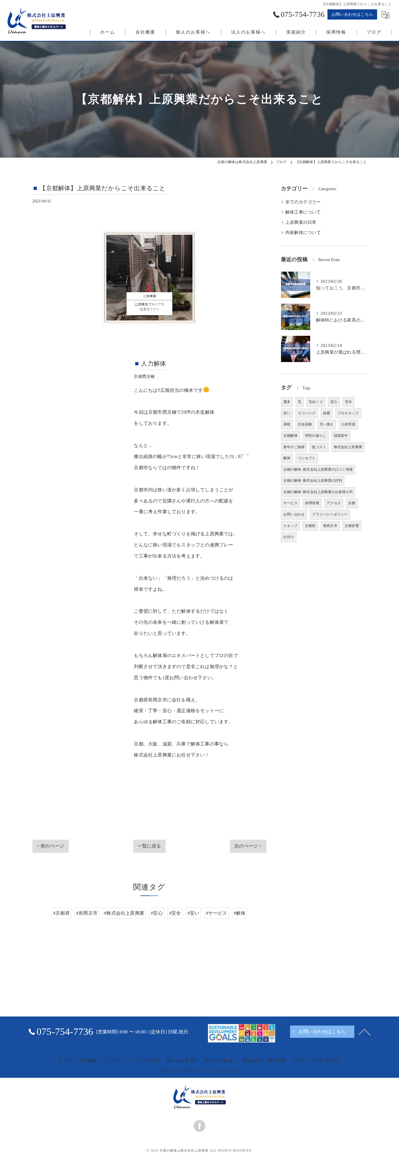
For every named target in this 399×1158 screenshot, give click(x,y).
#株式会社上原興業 (124, 913)
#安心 (157, 913)
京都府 (310, 526)
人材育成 (348, 424)
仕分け (288, 537)
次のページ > (248, 845)
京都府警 (352, 526)
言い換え (327, 424)
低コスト (319, 447)
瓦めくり (316, 402)
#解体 (240, 913)
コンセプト (307, 458)
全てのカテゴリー (303, 202)
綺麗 (326, 413)
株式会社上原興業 (348, 447)
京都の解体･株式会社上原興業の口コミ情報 (318, 469)
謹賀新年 (341, 436)
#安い (194, 913)
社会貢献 (305, 424)
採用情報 (312, 503)
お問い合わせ (294, 514)
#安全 (175, 913)
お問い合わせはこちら (352, 14)
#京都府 (61, 913)
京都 (351, 503)
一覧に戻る (149, 845)
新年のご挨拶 (294, 447)
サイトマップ (226, 1070)
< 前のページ (50, 845)
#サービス (216, 913)
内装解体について (303, 232)
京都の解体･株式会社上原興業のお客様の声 (318, 492)
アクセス (334, 503)
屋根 (286, 424)
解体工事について (303, 212)
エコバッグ (307, 413)
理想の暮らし (315, 436)
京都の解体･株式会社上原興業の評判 (312, 480)
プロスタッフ (348, 413)
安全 (348, 402)
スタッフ (290, 526)
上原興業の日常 (300, 222)
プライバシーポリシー (330, 514)
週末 (286, 402)
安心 (333, 402)
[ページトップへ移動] (364, 1032)
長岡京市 (330, 526)
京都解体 (290, 436)
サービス (290, 503)
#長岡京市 (87, 913)
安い (286, 413)
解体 (286, 458)
